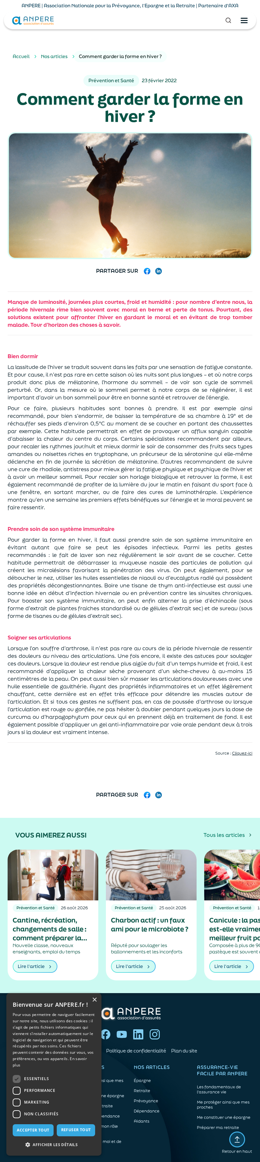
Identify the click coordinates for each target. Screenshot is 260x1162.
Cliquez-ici (242, 753)
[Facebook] (147, 271)
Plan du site (184, 1051)
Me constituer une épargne (223, 1117)
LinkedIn (138, 1034)
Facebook (105, 1034)
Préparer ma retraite (218, 1127)
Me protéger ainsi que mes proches (223, 1105)
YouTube (122, 1034)
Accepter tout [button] (33, 1130)
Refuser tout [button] (76, 1129)
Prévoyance (146, 1101)
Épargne (142, 1080)
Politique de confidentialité (136, 1051)
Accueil (21, 56)
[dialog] (53, 1074)
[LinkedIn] (158, 271)
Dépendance (146, 1111)
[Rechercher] (228, 20)
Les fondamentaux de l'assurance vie (219, 1090)
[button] (54, 1144)
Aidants (141, 1121)
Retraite (142, 1090)
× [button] (94, 1000)
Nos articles (54, 56)
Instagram (155, 1034)
